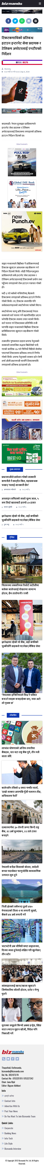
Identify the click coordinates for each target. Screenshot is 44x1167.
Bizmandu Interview (13, 1148)
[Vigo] (22, 164)
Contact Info (10, 1101)
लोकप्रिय (13, 715)
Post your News (11, 1111)
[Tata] (22, 233)
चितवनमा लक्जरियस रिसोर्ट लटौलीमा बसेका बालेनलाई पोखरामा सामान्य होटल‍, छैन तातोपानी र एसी (20, 589)
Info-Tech (9, 1138)
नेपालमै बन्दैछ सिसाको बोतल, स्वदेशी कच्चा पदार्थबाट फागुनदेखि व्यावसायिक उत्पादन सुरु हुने (21, 871)
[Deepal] (22, 11)
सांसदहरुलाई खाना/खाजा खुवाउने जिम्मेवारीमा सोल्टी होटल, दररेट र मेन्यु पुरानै (20, 990)
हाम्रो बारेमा (9, 1095)
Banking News (10, 1133)
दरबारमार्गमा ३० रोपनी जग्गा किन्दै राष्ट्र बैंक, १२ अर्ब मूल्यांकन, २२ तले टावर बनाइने (20, 831)
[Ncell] (22, 29)
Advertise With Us (12, 1106)
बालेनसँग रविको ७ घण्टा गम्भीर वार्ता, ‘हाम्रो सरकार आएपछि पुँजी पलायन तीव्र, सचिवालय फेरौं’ (21, 792)
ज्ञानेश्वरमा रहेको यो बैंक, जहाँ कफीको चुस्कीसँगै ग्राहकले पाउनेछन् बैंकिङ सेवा (21, 518)
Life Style (9, 1143)
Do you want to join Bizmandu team (20, 1116)
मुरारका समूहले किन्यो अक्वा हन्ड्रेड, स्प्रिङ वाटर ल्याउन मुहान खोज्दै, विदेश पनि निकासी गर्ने (21, 1029)
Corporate (9, 1128)
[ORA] (22, 110)
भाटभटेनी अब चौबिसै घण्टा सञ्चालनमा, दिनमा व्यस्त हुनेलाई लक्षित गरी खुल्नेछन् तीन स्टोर (21, 950)
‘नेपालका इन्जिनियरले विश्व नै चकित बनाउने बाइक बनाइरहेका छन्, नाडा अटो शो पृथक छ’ (21, 699)
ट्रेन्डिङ (12, 537)
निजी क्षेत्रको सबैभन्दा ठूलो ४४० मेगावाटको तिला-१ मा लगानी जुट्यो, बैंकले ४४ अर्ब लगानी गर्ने (19, 910)
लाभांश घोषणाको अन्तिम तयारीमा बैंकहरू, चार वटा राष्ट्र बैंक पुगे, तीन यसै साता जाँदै (20, 752)
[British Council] (22, 62)
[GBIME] (22, 195)
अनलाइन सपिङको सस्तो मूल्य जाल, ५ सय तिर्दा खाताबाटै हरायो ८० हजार (20, 500)
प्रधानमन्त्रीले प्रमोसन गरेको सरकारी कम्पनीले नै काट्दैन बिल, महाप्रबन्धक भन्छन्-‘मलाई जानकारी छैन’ (20, 481)
